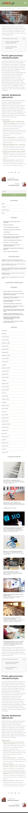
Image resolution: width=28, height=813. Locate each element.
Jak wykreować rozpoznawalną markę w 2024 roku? (13, 278)
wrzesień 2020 (5, 371)
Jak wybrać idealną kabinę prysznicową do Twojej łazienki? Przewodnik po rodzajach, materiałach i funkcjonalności (14, 268)
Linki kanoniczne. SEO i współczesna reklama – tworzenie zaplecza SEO (13, 322)
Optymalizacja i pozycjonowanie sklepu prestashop (11, 222)
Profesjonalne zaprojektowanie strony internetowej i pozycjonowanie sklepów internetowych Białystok (11, 317)
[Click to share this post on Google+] (15, 172)
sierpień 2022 (5, 346)
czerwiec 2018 (5, 399)
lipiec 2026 (4, 330)
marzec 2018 (5, 408)
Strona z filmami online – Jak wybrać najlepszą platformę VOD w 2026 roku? (13, 264)
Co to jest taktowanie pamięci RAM (10, 227)
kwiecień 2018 (5, 405)
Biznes (3, 203)
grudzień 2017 (5, 417)
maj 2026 (4, 333)
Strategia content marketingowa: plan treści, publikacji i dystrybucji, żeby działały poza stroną (14, 260)
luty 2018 (4, 411)
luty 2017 (4, 449)
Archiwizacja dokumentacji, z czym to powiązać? (13, 641)
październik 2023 (6, 343)
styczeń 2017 (5, 452)
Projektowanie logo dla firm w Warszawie (12, 229)
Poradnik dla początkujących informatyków (12, 240)
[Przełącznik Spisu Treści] (23, 39)
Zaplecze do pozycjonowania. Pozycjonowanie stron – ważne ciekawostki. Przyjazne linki (13, 528)
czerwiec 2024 (5, 339)
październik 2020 (6, 367)
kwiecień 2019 (5, 389)
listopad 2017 (5, 421)
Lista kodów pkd (6, 232)
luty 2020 (4, 380)
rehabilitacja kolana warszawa (9, 507)
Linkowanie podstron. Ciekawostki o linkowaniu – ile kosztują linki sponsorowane (13, 306)
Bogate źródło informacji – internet (10, 571)
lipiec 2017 (4, 433)
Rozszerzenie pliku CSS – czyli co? (11, 160)
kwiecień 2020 (5, 377)
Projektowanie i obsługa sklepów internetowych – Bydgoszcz (13, 249)
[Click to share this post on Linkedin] (18, 172)
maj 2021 (4, 364)
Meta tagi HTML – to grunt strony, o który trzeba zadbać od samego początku (13, 294)
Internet (4, 206)
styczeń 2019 (5, 396)
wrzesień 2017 (5, 427)
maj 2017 (4, 439)
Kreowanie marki (7, 130)
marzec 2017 (5, 445)
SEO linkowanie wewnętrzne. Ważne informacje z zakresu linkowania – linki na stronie (14, 237)
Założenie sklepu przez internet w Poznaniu (12, 291)
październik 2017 (6, 424)
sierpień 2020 (5, 374)
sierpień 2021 (5, 361)
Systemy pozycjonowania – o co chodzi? (13, 137)
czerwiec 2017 (5, 436)
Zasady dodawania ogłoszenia (11, 47)
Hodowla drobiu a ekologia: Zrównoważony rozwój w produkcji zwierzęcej (12, 618)
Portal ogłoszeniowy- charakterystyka (12, 42)
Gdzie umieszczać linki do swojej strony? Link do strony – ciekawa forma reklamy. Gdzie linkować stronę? (13, 310)
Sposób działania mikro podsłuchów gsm (12, 502)
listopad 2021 (5, 352)
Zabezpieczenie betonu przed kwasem (11, 297)
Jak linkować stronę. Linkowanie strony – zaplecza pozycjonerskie (12, 245)
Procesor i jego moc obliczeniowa (10, 251)
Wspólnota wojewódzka (8, 224)
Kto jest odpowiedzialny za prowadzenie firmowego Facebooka (12, 301)
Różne (3, 213)
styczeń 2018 (5, 414)
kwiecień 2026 (5, 336)
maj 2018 (4, 402)
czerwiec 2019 (5, 386)
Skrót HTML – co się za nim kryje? (10, 242)
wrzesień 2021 (5, 358)
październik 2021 (6, 355)
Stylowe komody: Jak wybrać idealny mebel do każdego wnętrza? (13, 8)
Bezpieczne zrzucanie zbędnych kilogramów (12, 551)
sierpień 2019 (5, 383)
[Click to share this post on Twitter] (12, 172)
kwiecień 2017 (5, 442)
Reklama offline (5, 209)
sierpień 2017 (5, 430)
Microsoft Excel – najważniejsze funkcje (11, 480)
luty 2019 (4, 392)
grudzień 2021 (5, 349)
